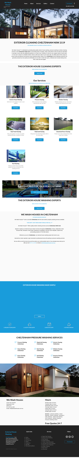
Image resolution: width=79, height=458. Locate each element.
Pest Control (44, 447)
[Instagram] (67, 437)
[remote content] (39, 263)
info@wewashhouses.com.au (16, 408)
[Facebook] (74, 3)
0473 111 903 (11, 407)
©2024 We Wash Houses (11, 449)
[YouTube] (72, 437)
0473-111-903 (71, 6)
